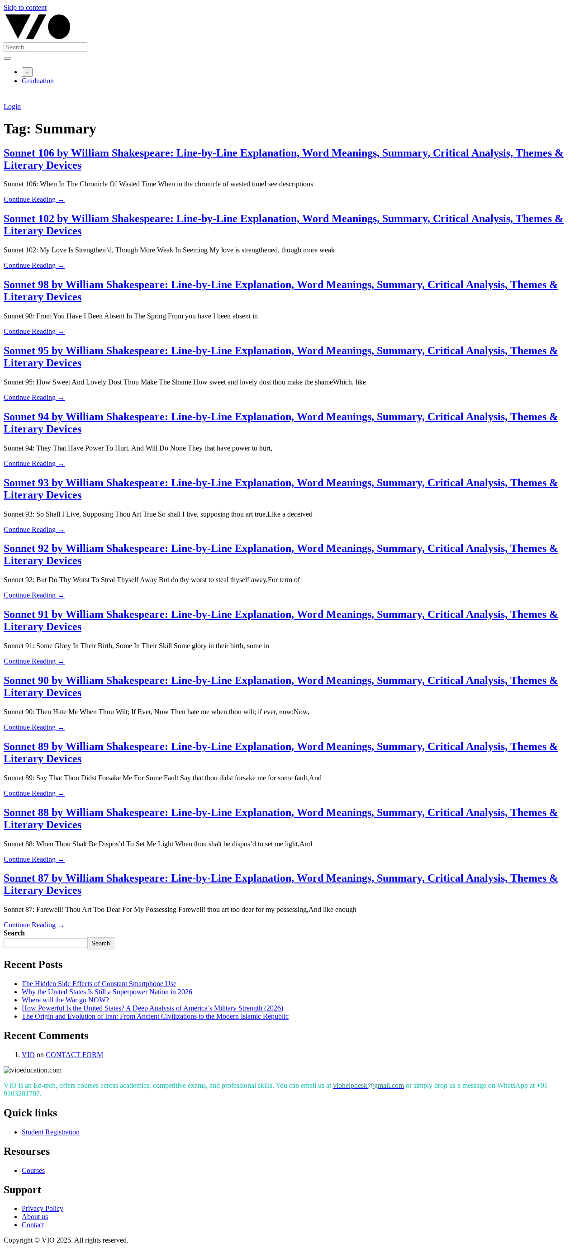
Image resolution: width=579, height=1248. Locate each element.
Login (12, 106)
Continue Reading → (34, 199)
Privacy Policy (42, 1208)
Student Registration (51, 1132)
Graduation (38, 81)
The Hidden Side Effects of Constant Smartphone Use (99, 983)
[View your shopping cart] (8, 98)
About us (35, 1216)
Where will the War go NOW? (65, 1000)
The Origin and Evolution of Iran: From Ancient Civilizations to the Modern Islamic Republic (155, 1016)
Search (14, 933)
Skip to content (25, 7)
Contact (33, 1225)
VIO (28, 1054)
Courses (33, 1170)
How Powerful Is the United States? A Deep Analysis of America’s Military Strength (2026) (152, 1008)
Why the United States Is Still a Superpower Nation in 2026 (107, 992)
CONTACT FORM (74, 1054)
